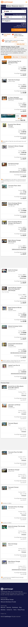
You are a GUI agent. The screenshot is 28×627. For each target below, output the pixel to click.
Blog (20, 607)
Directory (9, 607)
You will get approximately (19, 14)
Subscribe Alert (21, 44)
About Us (3, 607)
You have (23, 9)
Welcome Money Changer (7, 599)
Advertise (3, 609)
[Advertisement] (14, 262)
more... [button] (20, 6)
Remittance (15, 607)
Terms (15, 609)
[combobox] (7, 11)
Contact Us (9, 609)
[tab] (3, 6)
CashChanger (7, 616)
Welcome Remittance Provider (8, 602)
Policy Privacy (21, 609)
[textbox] (7, 11)
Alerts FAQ (14, 41)
